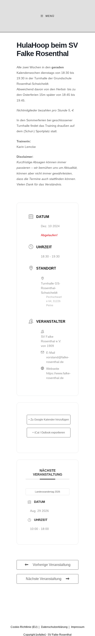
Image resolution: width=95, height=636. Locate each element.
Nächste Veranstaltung (43, 579)
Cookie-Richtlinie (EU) (24, 627)
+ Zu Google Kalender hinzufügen (48, 419)
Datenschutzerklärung (54, 627)
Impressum (77, 627)
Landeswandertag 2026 (47, 491)
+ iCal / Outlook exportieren (48, 432)
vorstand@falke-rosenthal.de (57, 359)
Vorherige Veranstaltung (51, 565)
